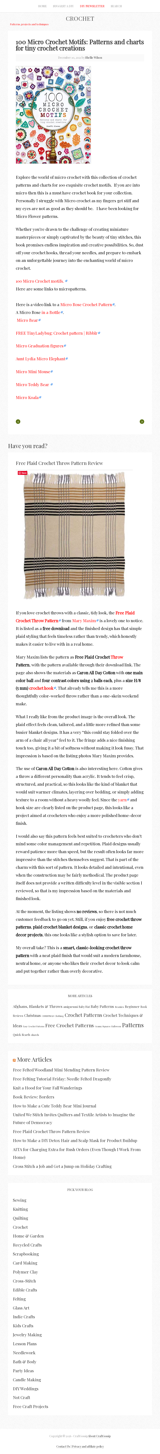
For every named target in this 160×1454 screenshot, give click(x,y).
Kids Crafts (23, 1325)
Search (116, 6)
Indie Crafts (24, 1316)
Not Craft (21, 1397)
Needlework (24, 1352)
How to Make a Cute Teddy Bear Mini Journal (54, 1105)
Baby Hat (84, 1007)
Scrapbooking (26, 1253)
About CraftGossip (99, 1436)
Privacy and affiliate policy (88, 1446)
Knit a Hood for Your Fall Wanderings (47, 1087)
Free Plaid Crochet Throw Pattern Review (59, 463)
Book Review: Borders (33, 1096)
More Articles (34, 1059)
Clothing (59, 1015)
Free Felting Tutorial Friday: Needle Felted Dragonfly (62, 1078)
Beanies (119, 1006)
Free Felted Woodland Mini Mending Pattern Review (61, 1069)
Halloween (116, 1026)
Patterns (133, 1025)
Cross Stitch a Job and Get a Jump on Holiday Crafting (62, 1166)
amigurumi (70, 1007)
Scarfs (26, 1035)
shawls (35, 1034)
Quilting (20, 1218)
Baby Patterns (102, 1006)
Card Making (25, 1262)
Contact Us (63, 1446)
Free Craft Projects (30, 1406)
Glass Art (21, 1307)
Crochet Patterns (83, 1015)
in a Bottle (51, 312)
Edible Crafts (25, 1289)
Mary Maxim (84, 620)
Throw (117, 657)
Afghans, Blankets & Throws (37, 1006)
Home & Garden (28, 1235)
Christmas (32, 1015)
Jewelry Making (27, 1334)
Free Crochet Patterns (69, 1025)
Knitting (20, 1209)
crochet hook (41, 688)
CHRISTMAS (48, 1016)
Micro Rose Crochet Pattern (86, 304)
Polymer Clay (25, 1271)
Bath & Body (24, 1361)
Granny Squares (102, 1026)
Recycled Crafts (27, 1244)
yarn (122, 799)
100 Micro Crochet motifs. (40, 281)
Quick (17, 1035)
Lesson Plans (25, 1343)
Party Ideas (23, 1370)
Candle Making (27, 1379)
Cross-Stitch (24, 1280)
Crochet (80, 18)
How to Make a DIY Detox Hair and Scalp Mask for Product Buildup (75, 1140)
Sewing (19, 1200)
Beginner (132, 1006)
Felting (19, 1298)
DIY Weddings (25, 1388)
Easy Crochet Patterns (33, 1026)
